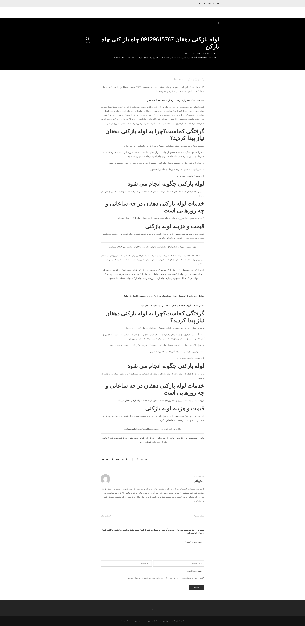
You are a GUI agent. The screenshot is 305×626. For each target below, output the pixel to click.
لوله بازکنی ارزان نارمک (154, 278)
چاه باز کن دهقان (171, 57)
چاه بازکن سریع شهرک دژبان (115, 438)
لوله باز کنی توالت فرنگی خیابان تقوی (125, 278)
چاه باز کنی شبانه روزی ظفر (142, 438)
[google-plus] (209, 4)
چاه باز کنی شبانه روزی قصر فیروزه (131, 274)
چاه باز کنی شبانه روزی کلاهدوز (190, 438)
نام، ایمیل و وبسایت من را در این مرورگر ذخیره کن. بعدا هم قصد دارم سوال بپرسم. (164, 578)
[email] (218, 4)
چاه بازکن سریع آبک (165, 438)
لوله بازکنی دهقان (122, 57)
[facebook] (213, 4)
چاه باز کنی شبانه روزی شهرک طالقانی (130, 270)
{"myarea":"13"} (205, 57)
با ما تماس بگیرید (167, 238)
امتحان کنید (145, 305)
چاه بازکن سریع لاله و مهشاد (162, 270)
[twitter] (200, 4)
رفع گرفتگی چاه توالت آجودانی (146, 57)
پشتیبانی (198, 481)
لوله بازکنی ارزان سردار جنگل (190, 270)
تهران (188, 57)
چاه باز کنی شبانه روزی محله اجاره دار (166, 274)
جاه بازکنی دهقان (181, 57)
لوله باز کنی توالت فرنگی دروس (153, 442)
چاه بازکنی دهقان (160, 57)
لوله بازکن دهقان (132, 57)
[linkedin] (204, 4)
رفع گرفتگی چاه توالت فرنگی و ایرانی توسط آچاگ (199, 53)
